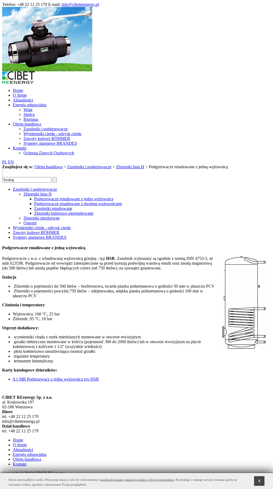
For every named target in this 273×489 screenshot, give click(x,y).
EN (11, 162)
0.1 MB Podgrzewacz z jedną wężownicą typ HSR (56, 379)
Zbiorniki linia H (130, 167)
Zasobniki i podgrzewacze (89, 167)
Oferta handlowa (48, 167)
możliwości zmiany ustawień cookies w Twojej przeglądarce (137, 479)
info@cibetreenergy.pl (80, 4)
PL (4, 162)
